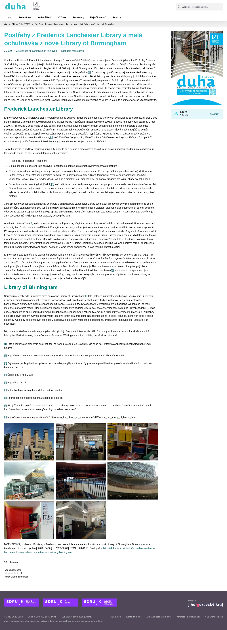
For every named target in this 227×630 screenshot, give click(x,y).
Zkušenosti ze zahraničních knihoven (36, 51)
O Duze (62, 17)
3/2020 (27, 24)
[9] (85, 296)
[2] (38, 117)
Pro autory (78, 17)
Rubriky (116, 17)
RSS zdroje (115, 616)
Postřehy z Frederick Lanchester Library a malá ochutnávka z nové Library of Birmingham (75, 24)
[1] (89, 72)
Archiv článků (44, 17)
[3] (11, 125)
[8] (112, 270)
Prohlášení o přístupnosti (188, 616)
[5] (52, 184)
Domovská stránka (5, 24)
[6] (31, 223)
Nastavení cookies (214, 616)
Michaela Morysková (72, 51)
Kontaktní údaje (134, 616)
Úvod (9, 17)
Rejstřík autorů (98, 17)
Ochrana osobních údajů (159, 616)
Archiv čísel (25, 17)
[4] (51, 137)
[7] (11, 235)
